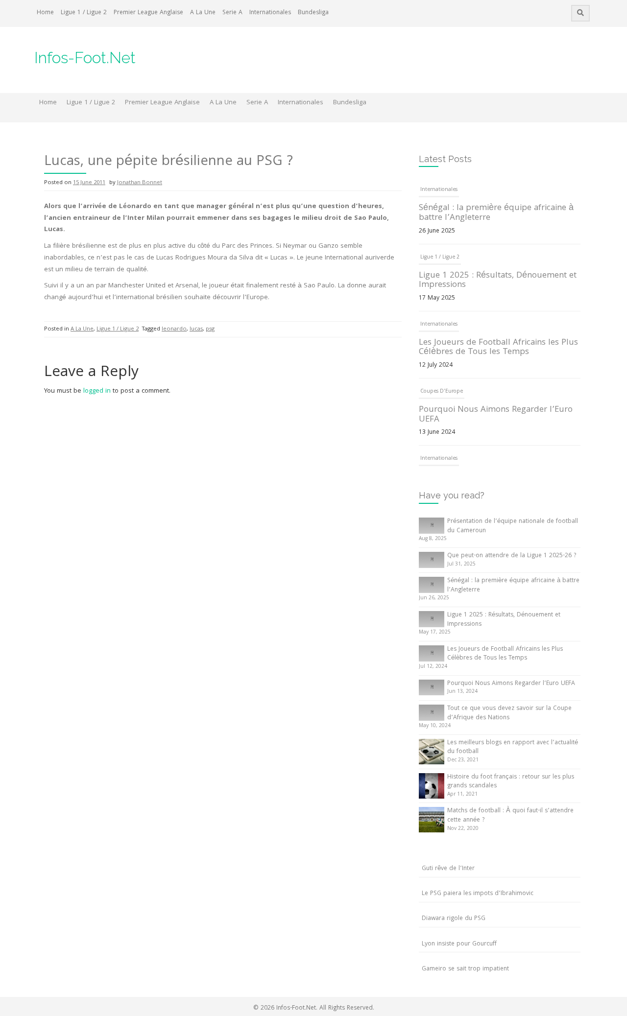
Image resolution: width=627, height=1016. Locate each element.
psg (210, 329)
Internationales (270, 13)
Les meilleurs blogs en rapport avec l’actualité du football (512, 747)
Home (45, 13)
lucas (196, 329)
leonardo (174, 329)
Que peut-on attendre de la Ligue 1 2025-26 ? (511, 556)
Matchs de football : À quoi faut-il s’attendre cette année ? (510, 816)
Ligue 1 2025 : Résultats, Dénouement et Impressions (498, 281)
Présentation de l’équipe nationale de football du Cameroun (512, 526)
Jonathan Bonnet (139, 183)
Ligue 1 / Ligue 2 (84, 13)
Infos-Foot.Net (85, 57)
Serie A (232, 13)
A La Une (203, 13)
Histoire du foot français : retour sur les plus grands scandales (510, 782)
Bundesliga (313, 13)
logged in (97, 391)
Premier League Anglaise (148, 13)
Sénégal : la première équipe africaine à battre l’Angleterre (496, 213)
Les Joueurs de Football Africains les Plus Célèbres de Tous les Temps (498, 348)
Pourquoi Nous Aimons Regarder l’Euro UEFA (496, 415)
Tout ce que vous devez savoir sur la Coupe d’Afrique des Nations (509, 713)
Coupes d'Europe (441, 391)
